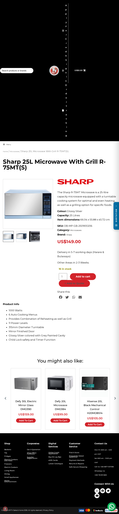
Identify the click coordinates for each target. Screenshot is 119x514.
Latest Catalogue (55, 464)
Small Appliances (11, 477)
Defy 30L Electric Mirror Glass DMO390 (26, 405)
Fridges (7, 456)
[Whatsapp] (96, 490)
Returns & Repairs (76, 464)
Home (5, 151)
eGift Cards (53, 460)
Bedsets (7, 450)
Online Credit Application (53, 453)
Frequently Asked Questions (76, 456)
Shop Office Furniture (31, 453)
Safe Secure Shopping (78, 467)
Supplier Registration (32, 457)
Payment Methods (76, 460)
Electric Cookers (11, 467)
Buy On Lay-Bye (54, 457)
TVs (5, 453)
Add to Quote (74, 283)
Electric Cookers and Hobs (11, 460)
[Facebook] (102, 490)
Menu (8, 144)
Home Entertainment (10, 481)
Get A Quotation (33, 450)
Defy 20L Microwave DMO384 (60, 405)
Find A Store (74, 453)
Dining (7, 474)
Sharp (69, 235)
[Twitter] (108, 490)
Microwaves (14, 151)
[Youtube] (96, 495)
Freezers (8, 464)
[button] (48, 184)
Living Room (9, 471)
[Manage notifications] (5, 508)
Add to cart (83, 276)
